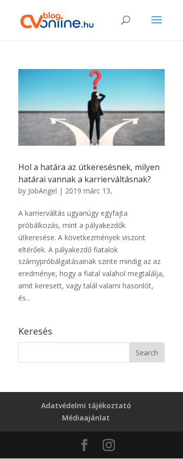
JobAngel (42, 190)
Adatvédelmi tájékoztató (86, 405)
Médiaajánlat (86, 417)
